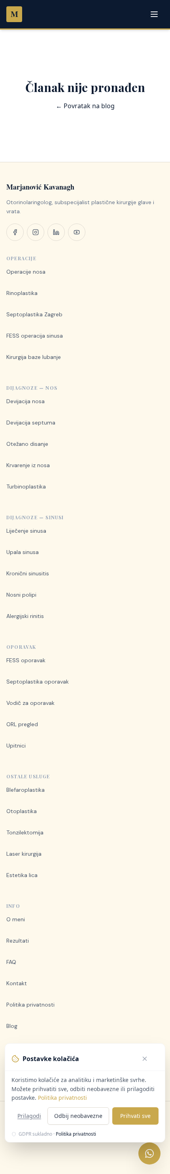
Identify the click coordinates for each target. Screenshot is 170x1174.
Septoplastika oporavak (37, 681)
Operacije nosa (25, 271)
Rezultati (17, 940)
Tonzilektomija (24, 832)
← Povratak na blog (85, 105)
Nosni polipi (21, 594)
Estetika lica (22, 875)
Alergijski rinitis (25, 616)
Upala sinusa (22, 552)
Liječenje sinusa (26, 530)
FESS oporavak (25, 660)
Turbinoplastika (26, 486)
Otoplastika (21, 811)
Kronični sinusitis (27, 573)
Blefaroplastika (25, 789)
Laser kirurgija (24, 853)
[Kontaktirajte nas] (149, 1153)
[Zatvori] (150, 1058)
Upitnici (16, 745)
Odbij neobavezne (78, 1116)
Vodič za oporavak (30, 702)
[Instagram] (35, 232)
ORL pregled (22, 724)
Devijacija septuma (30, 422)
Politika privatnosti (30, 1004)
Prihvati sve (135, 1116)
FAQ (11, 961)
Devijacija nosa (25, 401)
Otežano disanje (27, 443)
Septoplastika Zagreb (34, 314)
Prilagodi (29, 1116)
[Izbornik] (155, 14)
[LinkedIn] (56, 232)
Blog (11, 1025)
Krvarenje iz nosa (28, 465)
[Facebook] (15, 232)
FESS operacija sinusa (34, 335)
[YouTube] (76, 232)
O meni (15, 919)
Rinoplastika (22, 293)
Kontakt (16, 983)
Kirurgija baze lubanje (33, 357)
